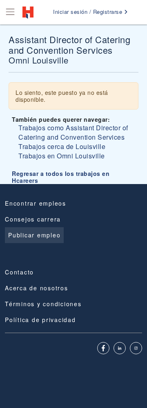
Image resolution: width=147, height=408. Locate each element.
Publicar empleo (34, 235)
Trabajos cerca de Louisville (61, 146)
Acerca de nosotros (36, 288)
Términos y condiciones (43, 304)
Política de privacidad (40, 320)
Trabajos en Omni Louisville (61, 155)
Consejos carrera (33, 219)
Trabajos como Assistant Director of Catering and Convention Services (73, 132)
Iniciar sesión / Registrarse (88, 11)
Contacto (19, 272)
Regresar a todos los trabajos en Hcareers (60, 176)
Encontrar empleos (35, 203)
